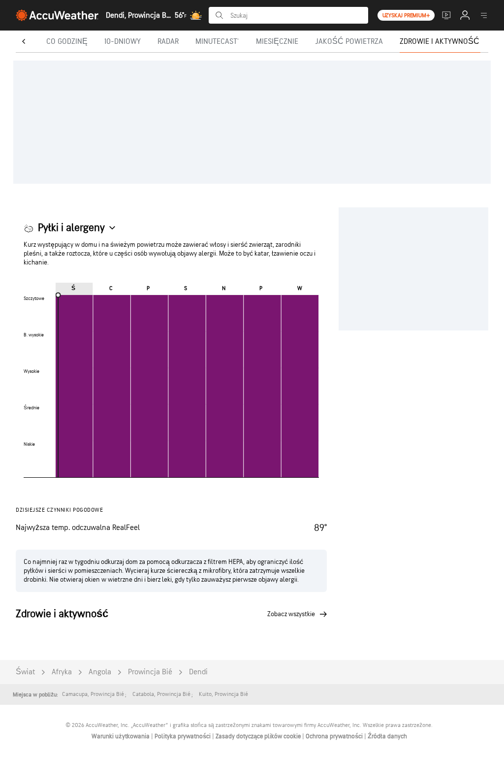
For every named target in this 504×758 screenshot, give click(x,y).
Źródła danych (387, 736)
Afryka (62, 672)
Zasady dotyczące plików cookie (259, 736)
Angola (100, 672)
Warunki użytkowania (121, 736)
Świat (25, 672)
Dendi (198, 672)
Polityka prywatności (183, 736)
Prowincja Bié (150, 672)
